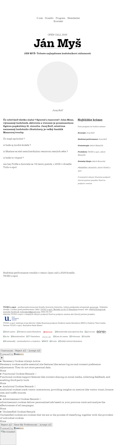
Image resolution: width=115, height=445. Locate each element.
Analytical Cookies (13, 386)
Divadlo (49, 18)
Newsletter (73, 18)
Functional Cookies (14, 374)
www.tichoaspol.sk (97, 310)
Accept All (34, 350)
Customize (7, 350)
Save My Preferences (25, 424)
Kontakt (58, 21)
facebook (15, 312)
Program (60, 18)
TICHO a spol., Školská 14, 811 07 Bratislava (59, 310)
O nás (40, 18)
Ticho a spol (57, 8)
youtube (6, 312)
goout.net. (94, 307)
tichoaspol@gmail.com (30, 312)
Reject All (20, 350)
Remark (29, 374)
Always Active (32, 361)
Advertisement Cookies (16, 399)
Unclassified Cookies (14, 411)
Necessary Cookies (13, 361)
